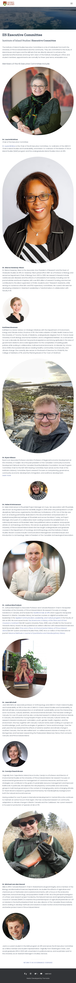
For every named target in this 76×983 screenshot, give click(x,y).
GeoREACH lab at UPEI (41, 613)
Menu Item (25, 973)
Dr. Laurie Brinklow (9, 146)
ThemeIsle (45, 978)
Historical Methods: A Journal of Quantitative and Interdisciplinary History (36, 633)
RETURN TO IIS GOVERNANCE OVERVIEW (38, 962)
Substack (48, 974)
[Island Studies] (9, 3)
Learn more (6, 475)
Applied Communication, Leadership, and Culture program (37, 618)
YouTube (41, 973)
